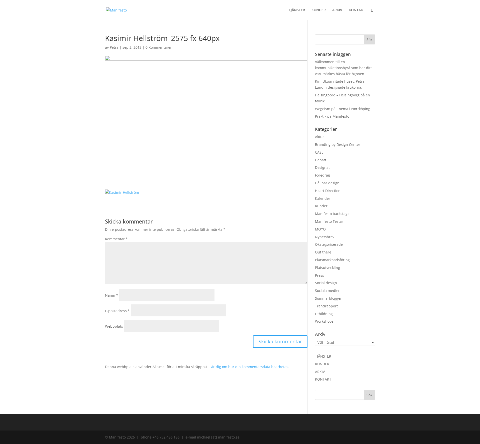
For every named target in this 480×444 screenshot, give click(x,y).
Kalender (322, 198)
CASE (319, 152)
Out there (323, 252)
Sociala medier (327, 290)
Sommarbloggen (328, 298)
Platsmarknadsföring (332, 259)
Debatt (320, 160)
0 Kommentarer (159, 47)
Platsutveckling (327, 267)
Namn (111, 295)
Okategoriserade (329, 244)
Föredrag (322, 175)
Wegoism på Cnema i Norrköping (342, 108)
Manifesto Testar (329, 221)
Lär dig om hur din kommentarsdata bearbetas (249, 366)
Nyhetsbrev (324, 236)
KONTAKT (357, 10)
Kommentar (116, 238)
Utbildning (324, 313)
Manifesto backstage (332, 213)
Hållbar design (327, 183)
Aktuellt (321, 136)
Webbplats (114, 326)
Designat (322, 167)
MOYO (320, 229)
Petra (114, 47)
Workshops (324, 321)
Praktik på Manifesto (332, 116)
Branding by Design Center (337, 144)
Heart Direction (327, 190)
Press (319, 275)
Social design (326, 282)
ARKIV (337, 10)
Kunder (321, 206)
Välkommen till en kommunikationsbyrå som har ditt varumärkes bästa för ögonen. (343, 67)
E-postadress (117, 310)
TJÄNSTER (297, 10)
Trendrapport (326, 306)
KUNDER (319, 10)
